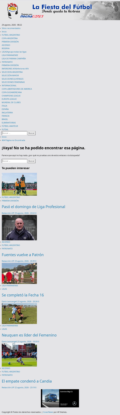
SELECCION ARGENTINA (12, 72)
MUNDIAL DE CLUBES (11, 102)
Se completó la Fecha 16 (23, 294)
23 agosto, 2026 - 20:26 (27, 301)
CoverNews (48, 412)
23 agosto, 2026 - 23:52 (25, 213)
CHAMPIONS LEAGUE (11, 95)
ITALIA (4, 106)
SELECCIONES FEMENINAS (13, 82)
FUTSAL (5, 129)
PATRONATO (7, 62)
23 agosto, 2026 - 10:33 (27, 341)
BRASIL (5, 119)
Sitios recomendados (11, 28)
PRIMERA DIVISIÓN (10, 41)
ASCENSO (6, 45)
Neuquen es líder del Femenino (29, 335)
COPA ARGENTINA (10, 38)
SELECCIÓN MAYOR (10, 75)
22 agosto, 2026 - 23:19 (25, 387)
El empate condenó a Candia (27, 381)
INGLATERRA (7, 112)
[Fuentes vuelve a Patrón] (19, 216)
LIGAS (14, 51)
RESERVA (5, 48)
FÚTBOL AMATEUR (10, 126)
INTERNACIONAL (9, 85)
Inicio (4, 31)
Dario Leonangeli (9, 301)
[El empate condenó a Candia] (19, 345)
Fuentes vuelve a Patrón (23, 254)
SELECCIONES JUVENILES (12, 79)
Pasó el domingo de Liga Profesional (33, 206)
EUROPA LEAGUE (9, 99)
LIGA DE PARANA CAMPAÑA (14, 58)
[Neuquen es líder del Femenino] (19, 304)
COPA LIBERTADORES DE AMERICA (17, 89)
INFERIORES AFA (15, 68)
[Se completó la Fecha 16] (19, 264)
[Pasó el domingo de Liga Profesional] (19, 174)
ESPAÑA (5, 109)
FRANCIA (5, 116)
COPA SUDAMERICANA (12, 92)
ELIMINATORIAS (9, 122)
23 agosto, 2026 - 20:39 (25, 261)
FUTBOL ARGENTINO (11, 35)
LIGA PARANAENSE (10, 55)
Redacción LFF (8, 213)
